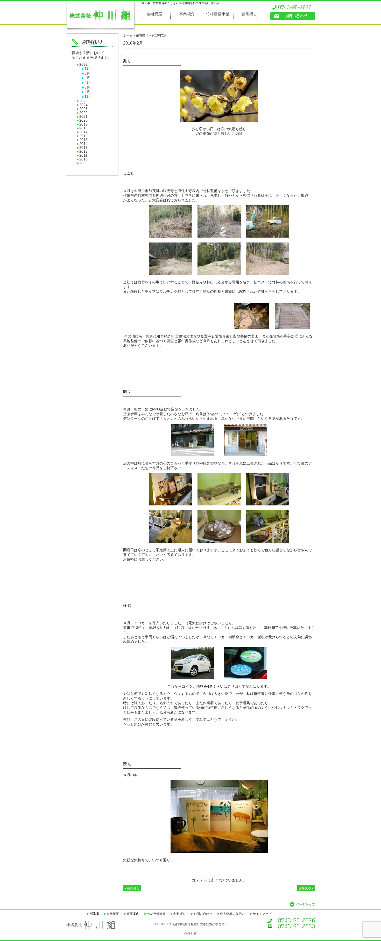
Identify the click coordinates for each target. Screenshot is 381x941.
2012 (83, 151)
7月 (87, 69)
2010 (83, 159)
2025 (83, 101)
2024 (83, 105)
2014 (83, 144)
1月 (87, 97)
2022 (83, 113)
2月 (87, 92)
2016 (83, 136)
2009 (83, 163)
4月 (87, 83)
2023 (83, 109)
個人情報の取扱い (232, 914)
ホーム (127, 35)
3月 (87, 87)
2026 (83, 65)
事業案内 (133, 914)
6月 (87, 73)
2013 (83, 148)
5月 (87, 78)
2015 (83, 140)
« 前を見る (131, 888)
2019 (83, 124)
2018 (83, 128)
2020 (83, 120)
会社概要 (113, 914)
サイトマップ (262, 914)
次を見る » (306, 888)
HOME (94, 913)
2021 (83, 117)
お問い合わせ (203, 914)
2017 (83, 132)
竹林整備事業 (156, 914)
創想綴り (179, 914)
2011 (83, 155)
